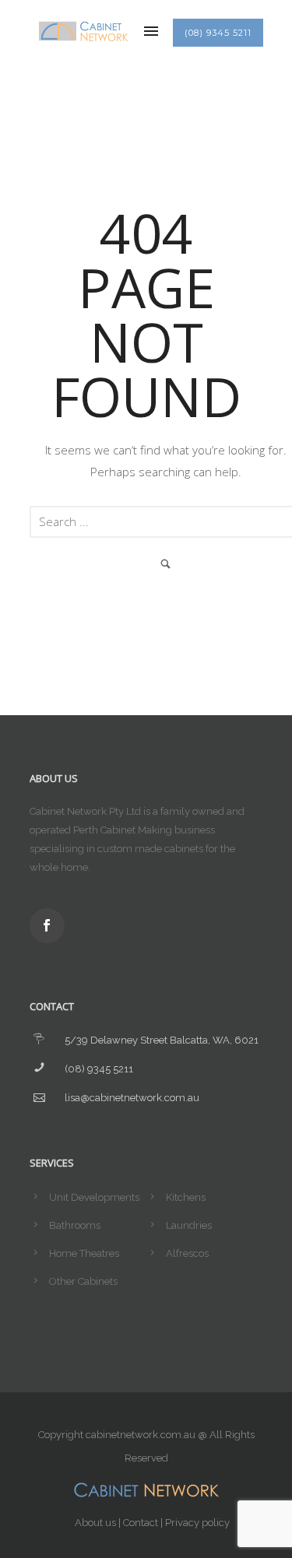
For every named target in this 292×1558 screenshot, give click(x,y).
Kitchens (186, 1197)
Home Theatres (84, 1253)
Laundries (189, 1225)
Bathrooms (74, 1225)
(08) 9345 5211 (218, 32)
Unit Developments (94, 1197)
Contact (140, 1522)
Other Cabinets (83, 1281)
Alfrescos (187, 1253)
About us (95, 1522)
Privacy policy (197, 1522)
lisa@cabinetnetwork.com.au (132, 1098)
